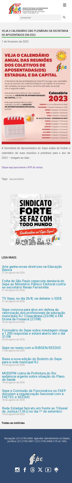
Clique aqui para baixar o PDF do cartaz (22, 167)
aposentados (17, 179)
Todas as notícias (13, 423)
